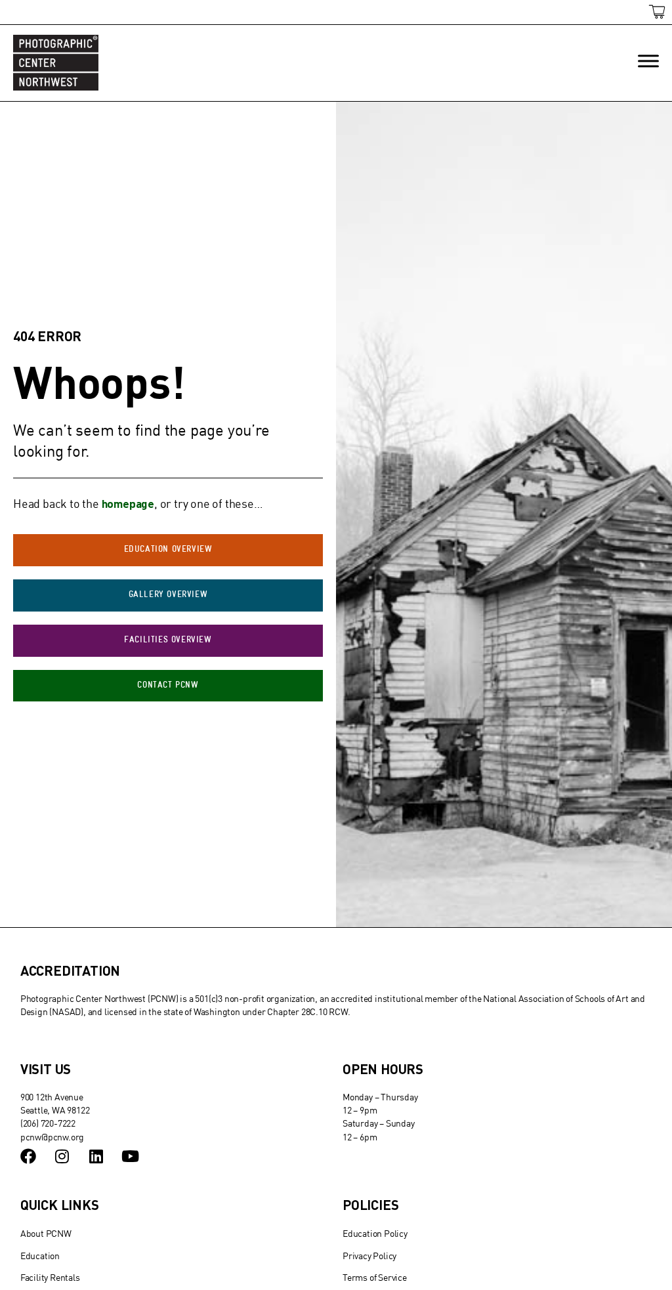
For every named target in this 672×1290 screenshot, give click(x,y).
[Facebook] (28, 1156)
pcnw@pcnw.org (52, 1136)
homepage (128, 503)
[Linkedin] (96, 1156)
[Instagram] (62, 1156)
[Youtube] (130, 1156)
